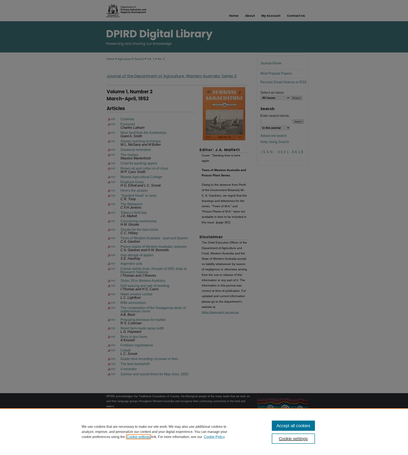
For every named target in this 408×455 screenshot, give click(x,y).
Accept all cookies (293, 425)
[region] (204, 431)
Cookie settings (138, 437)
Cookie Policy (214, 437)
